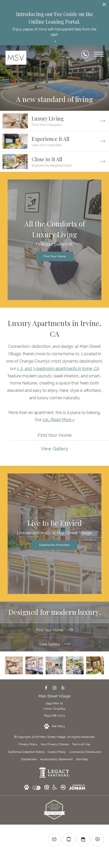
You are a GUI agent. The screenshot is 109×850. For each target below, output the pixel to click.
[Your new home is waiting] (54, 665)
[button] (53, 41)
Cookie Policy (57, 752)
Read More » (63, 419)
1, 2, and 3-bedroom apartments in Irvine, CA (58, 368)
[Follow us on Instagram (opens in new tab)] (54, 687)
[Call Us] (85, 54)
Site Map (82, 759)
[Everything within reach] (75, 665)
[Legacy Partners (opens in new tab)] (54, 776)
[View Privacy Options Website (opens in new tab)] (36, 789)
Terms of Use (81, 744)
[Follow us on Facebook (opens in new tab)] (46, 687)
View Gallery (50, 644)
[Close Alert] (104, 5)
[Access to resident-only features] (95, 665)
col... (47, 419)
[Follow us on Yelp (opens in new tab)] (63, 687)
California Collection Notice (26, 752)
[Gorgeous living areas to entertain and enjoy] (14, 665)
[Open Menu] (99, 54)
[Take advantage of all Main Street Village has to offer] (34, 665)
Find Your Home (50, 630)
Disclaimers (29, 759)
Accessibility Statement (56, 759)
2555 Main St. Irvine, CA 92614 (54, 706)
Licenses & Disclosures (85, 752)
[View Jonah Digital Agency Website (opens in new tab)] (77, 788)
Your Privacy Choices (55, 744)
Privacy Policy (28, 744)
